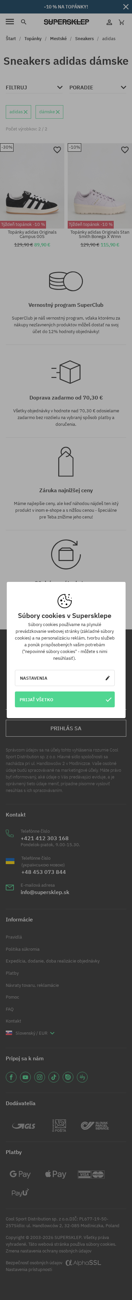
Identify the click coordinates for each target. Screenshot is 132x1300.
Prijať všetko (36, 700)
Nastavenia (33, 678)
